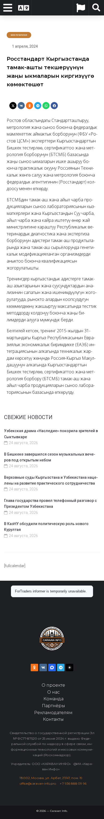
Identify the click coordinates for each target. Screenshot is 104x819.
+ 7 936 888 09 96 (73, 783)
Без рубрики (19, 35)
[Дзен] (69, 667)
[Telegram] (61, 667)
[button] (13, 105)
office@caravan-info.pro (39, 783)
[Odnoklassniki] (34, 667)
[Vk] (43, 667)
